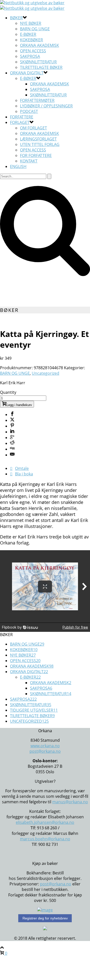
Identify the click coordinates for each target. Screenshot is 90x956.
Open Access (33, 51)
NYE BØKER (30, 23)
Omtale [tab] (22, 468)
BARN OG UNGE (35, 29)
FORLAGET (20, 122)
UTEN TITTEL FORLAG (40, 144)
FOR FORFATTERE (36, 155)
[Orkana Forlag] (32, 5)
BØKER (16, 18)
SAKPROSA (30, 56)
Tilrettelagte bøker (41, 67)
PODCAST (29, 111)
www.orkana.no (45, 745)
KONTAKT (29, 161)
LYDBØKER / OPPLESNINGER (46, 106)
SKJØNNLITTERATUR (38, 62)
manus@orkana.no (70, 802)
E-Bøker (28, 34)
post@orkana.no (45, 751)
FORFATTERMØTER (37, 100)
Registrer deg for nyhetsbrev (45, 918)
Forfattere (21, 117)
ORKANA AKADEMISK (39, 133)
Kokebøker (31, 40)
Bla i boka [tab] (24, 474)
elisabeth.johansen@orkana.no (45, 822)
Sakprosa (40, 89)
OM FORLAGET (33, 128)
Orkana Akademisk (39, 45)
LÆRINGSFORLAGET (38, 139)
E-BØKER (28, 78)
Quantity (8, 392)
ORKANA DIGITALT (27, 73)
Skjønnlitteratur (48, 95)
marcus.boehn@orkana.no (45, 839)
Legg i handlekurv (19, 405)
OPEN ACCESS (33, 150)
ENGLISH (18, 166)
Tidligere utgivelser (34, 710)
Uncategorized (45, 373)
